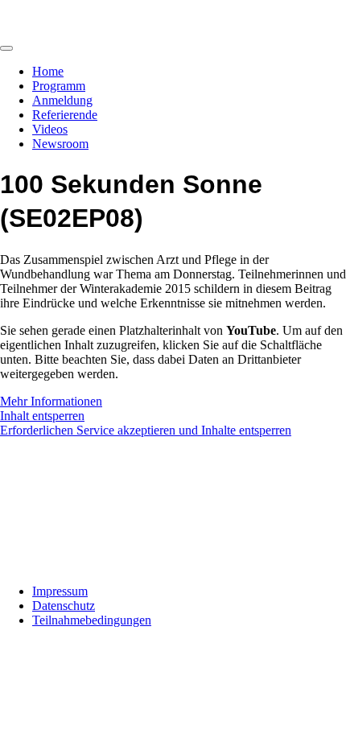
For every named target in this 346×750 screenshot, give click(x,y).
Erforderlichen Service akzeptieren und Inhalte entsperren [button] (145, 430)
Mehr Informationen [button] (51, 401)
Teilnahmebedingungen (91, 620)
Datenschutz (63, 605)
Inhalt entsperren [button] (42, 415)
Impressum (60, 591)
